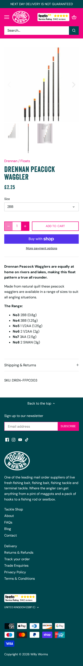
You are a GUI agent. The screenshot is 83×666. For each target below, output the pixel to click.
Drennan (10, 161)
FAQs (8, 522)
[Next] (73, 84)
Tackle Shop (13, 509)
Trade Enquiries (16, 565)
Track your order (17, 559)
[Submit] (74, 30)
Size (7, 199)
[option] (41, 84)
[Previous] (9, 84)
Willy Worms (39, 654)
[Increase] (25, 226)
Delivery (10, 546)
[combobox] (36, 30)
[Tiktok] (27, 439)
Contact (10, 535)
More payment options (41, 248)
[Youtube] (20, 439)
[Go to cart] (74, 17)
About (9, 515)
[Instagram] (13, 439)
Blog (7, 529)
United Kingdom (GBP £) (19, 607)
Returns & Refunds (18, 552)
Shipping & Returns (20, 365)
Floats (25, 161)
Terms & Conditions (19, 578)
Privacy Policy (15, 572)
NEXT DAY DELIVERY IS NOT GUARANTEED (41, 4)
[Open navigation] (6, 17)
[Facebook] (7, 439)
